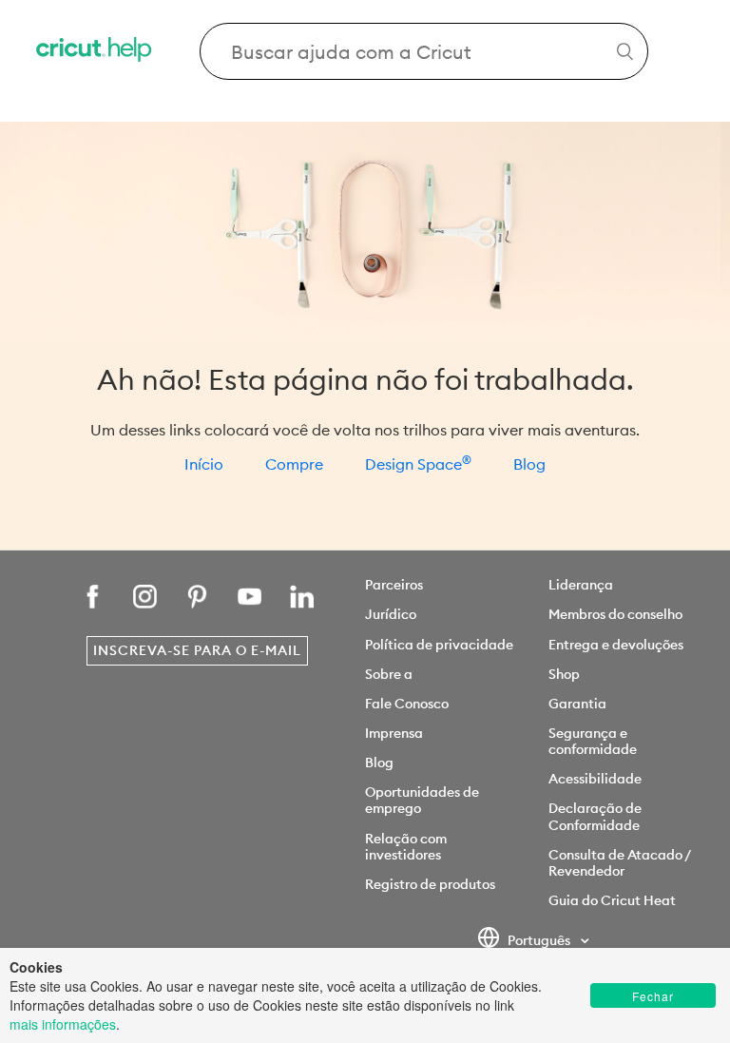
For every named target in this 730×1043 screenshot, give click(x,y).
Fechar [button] (653, 996)
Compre (294, 463)
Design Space (418, 463)
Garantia (577, 703)
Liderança (580, 584)
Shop (564, 674)
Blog (529, 463)
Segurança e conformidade (592, 741)
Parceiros (394, 584)
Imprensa (394, 733)
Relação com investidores (406, 846)
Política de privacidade (439, 644)
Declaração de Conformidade (595, 816)
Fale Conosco (407, 703)
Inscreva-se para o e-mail (197, 650)
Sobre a (389, 674)
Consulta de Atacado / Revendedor (619, 862)
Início (203, 463)
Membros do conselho (615, 614)
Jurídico (390, 614)
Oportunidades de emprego (422, 800)
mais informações (63, 1023)
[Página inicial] (95, 52)
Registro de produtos (430, 884)
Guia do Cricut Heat (612, 900)
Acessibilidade (595, 778)
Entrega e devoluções (615, 644)
